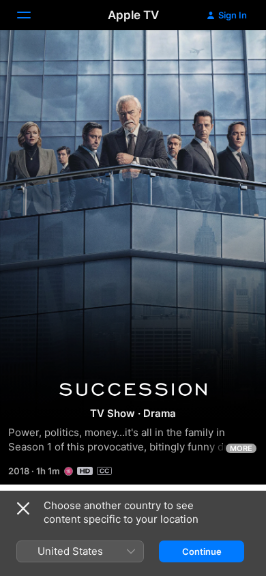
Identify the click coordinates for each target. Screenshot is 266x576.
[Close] (23, 508)
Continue (202, 551)
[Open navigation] (32, 15)
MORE (241, 448)
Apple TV (133, 15)
